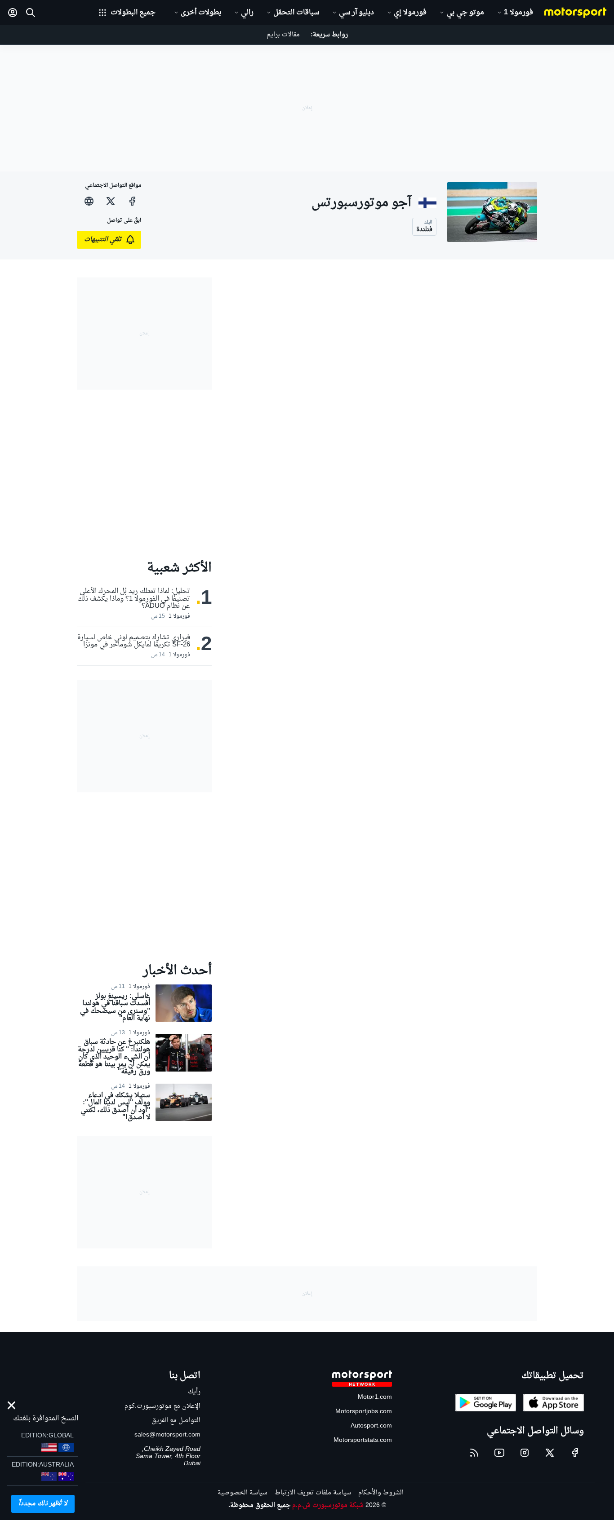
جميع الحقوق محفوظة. (259, 1505)
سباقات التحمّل (296, 12)
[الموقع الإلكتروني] (89, 201)
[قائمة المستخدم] (13, 13)
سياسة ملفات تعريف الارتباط (313, 1493)
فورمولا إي (410, 12)
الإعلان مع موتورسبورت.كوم (162, 1406)
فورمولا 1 (518, 12)
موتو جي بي (465, 12)
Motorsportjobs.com (363, 1412)
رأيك (194, 1392)
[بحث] (31, 13)
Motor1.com (375, 1397)
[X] (111, 201)
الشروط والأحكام (381, 1493)
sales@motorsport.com (167, 1435)
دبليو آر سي (356, 12)
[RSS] (474, 1453)
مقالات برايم (283, 35)
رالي (247, 12)
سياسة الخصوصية (242, 1493)
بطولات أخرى (201, 12)
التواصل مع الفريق (175, 1421)
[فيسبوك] (132, 201)
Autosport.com (371, 1426)
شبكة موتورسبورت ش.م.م (328, 1505)
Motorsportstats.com (363, 1440)
